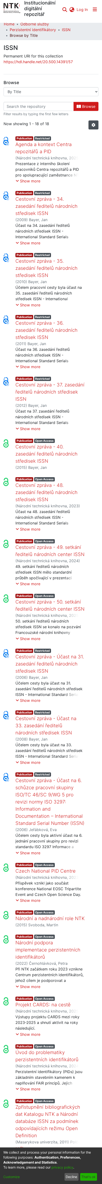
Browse (88, 106)
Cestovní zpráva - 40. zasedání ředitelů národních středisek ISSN (46, 454)
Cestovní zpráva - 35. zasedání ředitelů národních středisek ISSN (46, 268)
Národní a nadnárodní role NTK (50, 918)
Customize (11, 1177)
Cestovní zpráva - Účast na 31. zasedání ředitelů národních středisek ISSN (49, 664)
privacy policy (62, 1167)
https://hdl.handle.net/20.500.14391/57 (38, 61)
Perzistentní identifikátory (33, 29)
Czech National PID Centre (45, 871)
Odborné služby (34, 24)
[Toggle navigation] (94, 9)
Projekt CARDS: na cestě (43, 1005)
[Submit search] (65, 9)
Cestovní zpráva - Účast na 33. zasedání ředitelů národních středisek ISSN (45, 726)
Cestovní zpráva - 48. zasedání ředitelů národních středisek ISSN (46, 492)
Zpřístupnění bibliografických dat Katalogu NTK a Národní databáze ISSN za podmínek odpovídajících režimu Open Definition (47, 1121)
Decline (71, 1177)
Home (9, 24)
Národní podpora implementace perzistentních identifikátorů (47, 950)
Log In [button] (82, 9)
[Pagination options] (93, 124)
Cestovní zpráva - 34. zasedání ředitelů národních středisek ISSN (46, 206)
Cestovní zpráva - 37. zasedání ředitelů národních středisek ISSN (49, 392)
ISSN (66, 29)
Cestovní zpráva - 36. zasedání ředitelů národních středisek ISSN (46, 330)
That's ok (88, 1177)
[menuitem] (72, 9)
